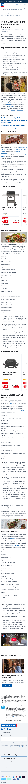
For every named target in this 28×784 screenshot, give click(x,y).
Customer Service (8, 762)
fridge (22, 410)
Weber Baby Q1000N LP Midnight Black (9, 373)
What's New (7, 13)
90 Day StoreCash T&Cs (18, 716)
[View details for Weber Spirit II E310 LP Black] (10, 198)
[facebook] (2, 729)
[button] (13, 681)
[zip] (23, 776)
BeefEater (20, 110)
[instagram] (4, 729)
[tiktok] (7, 729)
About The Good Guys (9, 758)
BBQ (9, 102)
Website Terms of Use (12, 746)
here (21, 1)
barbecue (19, 93)
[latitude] (14, 779)
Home (2, 13)
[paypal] (3, 779)
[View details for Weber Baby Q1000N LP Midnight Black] (10, 363)
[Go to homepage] (2, 5)
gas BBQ (8, 104)
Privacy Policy (22, 746)
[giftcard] (18, 779)
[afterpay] (9, 779)
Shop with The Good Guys (11, 755)
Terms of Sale (4, 770)
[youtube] (10, 729)
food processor (15, 545)
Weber (13, 110)
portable (10, 106)
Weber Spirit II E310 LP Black (9, 209)
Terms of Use (3, 773)
